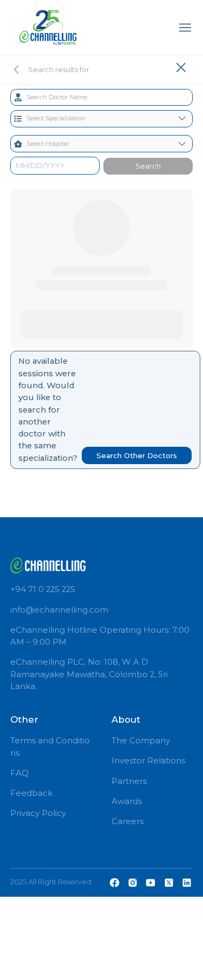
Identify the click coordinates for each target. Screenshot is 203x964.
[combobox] (101, 97)
